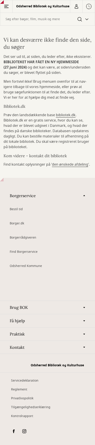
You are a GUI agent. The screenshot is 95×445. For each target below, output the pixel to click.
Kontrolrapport (22, 416)
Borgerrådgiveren (23, 237)
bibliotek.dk (66, 115)
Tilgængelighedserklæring (30, 407)
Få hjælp (17, 320)
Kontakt (17, 347)
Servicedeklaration (24, 380)
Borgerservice (23, 195)
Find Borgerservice (24, 251)
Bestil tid (16, 209)
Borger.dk (17, 223)
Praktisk (17, 334)
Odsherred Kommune (26, 266)
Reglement (19, 389)
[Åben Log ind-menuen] (76, 6)
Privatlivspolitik (22, 398)
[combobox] (47, 19)
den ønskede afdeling (70, 164)
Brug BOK (19, 307)
